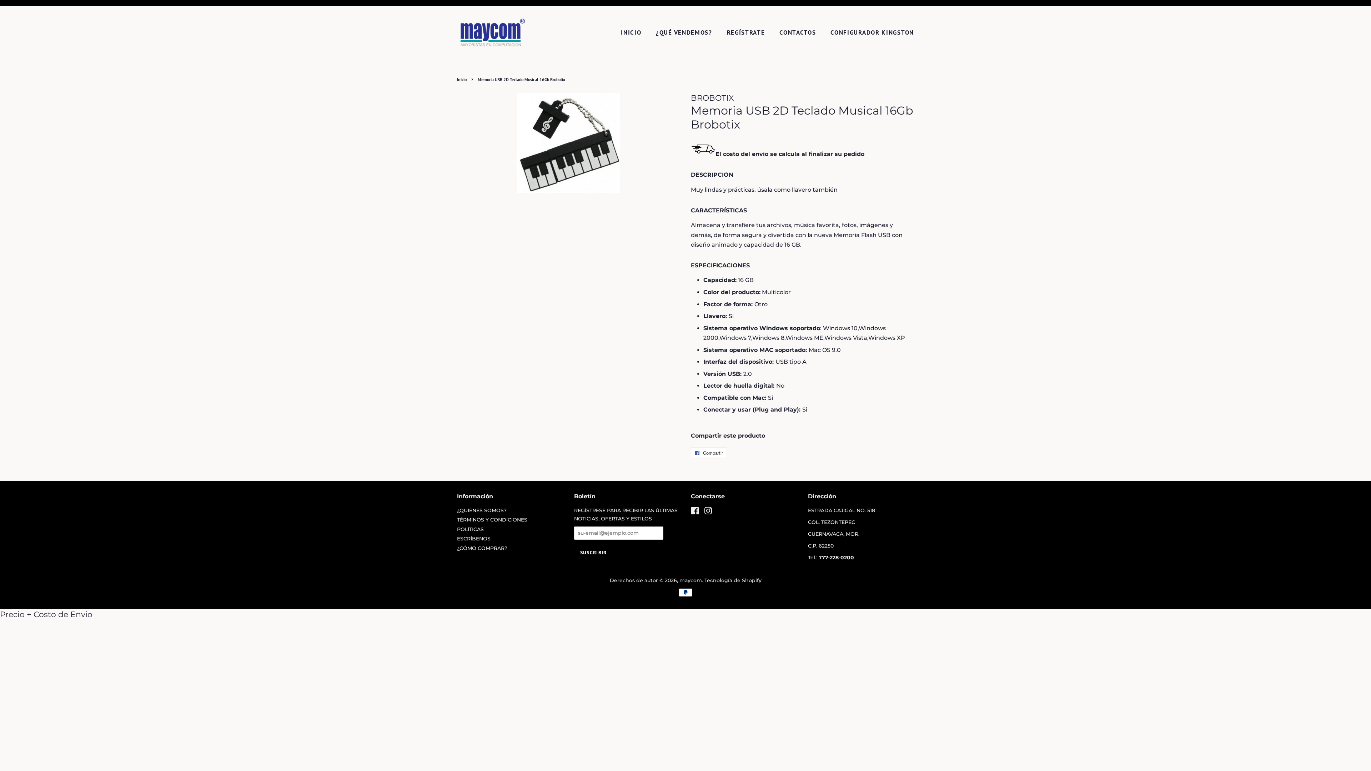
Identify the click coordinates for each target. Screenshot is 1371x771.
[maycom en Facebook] (695, 512)
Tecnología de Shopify (733, 580)
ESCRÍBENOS (474, 538)
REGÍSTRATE (746, 32)
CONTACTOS (797, 32)
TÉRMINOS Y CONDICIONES (492, 520)
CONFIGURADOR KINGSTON (872, 32)
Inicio (631, 32)
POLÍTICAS (470, 529)
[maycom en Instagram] (708, 512)
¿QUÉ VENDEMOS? (684, 32)
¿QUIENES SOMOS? (482, 510)
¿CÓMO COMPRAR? (482, 548)
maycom (690, 580)
